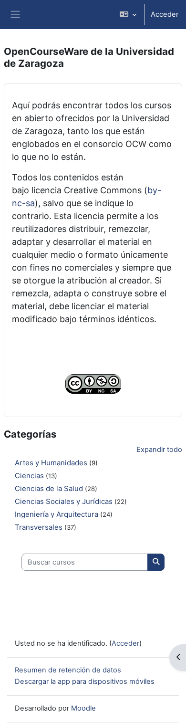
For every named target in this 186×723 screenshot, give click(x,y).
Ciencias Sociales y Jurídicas (64, 501)
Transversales (38, 527)
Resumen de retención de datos (68, 670)
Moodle (83, 708)
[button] (128, 14)
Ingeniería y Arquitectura (56, 514)
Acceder (164, 14)
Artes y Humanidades (51, 462)
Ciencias (29, 475)
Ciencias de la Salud (49, 488)
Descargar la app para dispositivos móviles (85, 681)
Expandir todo (159, 449)
